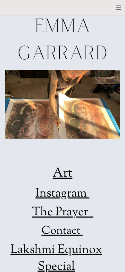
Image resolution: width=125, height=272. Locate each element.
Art (62, 174)
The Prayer (60, 212)
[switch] (118, 8)
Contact (60, 231)
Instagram (61, 194)
